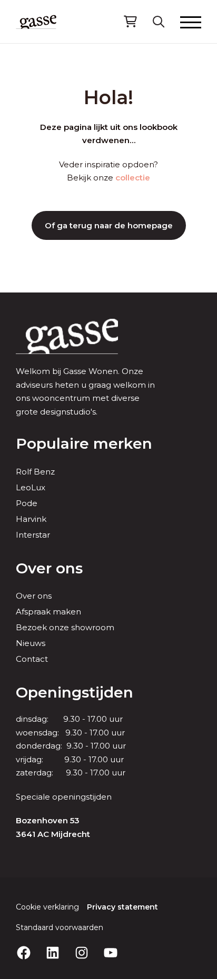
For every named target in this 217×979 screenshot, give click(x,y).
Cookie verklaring (47, 907)
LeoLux (30, 487)
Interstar (33, 535)
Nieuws (30, 643)
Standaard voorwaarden (59, 927)
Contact (32, 659)
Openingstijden (74, 692)
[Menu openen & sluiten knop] (190, 21)
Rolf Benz (35, 472)
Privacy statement (122, 907)
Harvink (31, 519)
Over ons (49, 568)
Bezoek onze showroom (65, 627)
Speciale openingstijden (64, 797)
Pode (26, 503)
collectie (132, 178)
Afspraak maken (48, 612)
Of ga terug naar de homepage (109, 225)
